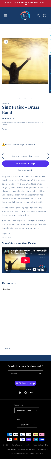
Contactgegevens (36, 453)
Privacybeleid (11, 449)
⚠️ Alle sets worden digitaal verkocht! (19, 144)
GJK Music (12, 445)
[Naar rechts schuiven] (32, 98)
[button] (5, 16)
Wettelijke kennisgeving (19, 453)
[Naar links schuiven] (20, 98)
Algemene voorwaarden (26, 449)
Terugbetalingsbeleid (40, 445)
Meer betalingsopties (25, 170)
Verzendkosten (22, 122)
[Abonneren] (40, 373)
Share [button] (7, 348)
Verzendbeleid (43, 449)
